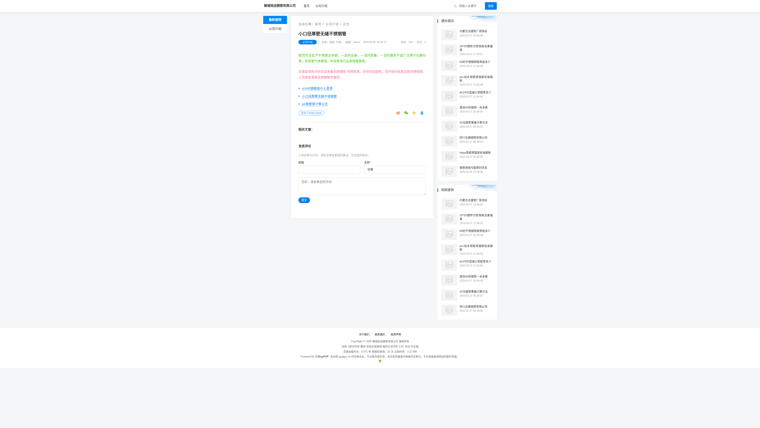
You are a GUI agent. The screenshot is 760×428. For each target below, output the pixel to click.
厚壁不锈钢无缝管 (311, 113)
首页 (307, 6)
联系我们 (380, 334)
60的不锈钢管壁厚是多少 (475, 61)
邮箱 (301, 162)
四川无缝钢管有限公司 (473, 137)
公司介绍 (321, 6)
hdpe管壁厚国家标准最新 (475, 152)
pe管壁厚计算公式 (315, 104)
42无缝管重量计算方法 (474, 122)
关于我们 (364, 334)
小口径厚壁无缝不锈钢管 (319, 96)
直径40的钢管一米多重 (474, 107)
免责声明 (396, 334)
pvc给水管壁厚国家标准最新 (476, 78)
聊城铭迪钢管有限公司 (385, 341)
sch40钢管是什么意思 (317, 88)
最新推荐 (275, 19)
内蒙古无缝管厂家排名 (473, 31)
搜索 (491, 6)
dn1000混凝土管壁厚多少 (475, 92)
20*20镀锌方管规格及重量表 (476, 48)
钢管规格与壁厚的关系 (473, 167)
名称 (367, 162)
